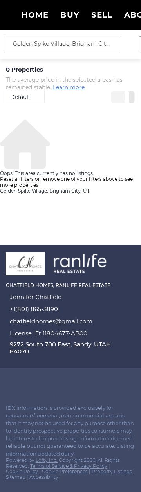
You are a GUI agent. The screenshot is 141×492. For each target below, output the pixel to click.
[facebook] (9, 381)
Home (35, 15)
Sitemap (15, 477)
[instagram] (25, 381)
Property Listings (112, 471)
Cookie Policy (22, 471)
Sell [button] (101, 15)
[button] (127, 43)
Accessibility (43, 477)
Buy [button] (69, 15)
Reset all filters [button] (17, 179)
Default (20, 97)
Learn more (69, 87)
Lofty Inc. (47, 460)
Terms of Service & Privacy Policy (68, 466)
